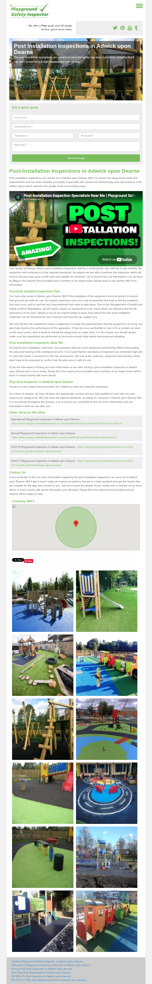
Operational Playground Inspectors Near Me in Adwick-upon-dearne (51, 965)
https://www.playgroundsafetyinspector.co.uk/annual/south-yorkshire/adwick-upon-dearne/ (64, 437)
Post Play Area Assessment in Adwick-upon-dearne (41, 972)
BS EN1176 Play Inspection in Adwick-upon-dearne (41, 976)
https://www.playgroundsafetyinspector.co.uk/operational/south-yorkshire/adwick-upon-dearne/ (67, 423)
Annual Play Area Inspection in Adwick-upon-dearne (41, 968)
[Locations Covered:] (11, 5)
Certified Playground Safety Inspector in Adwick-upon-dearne (47, 961)
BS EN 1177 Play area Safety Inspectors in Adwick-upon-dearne (48, 979)
